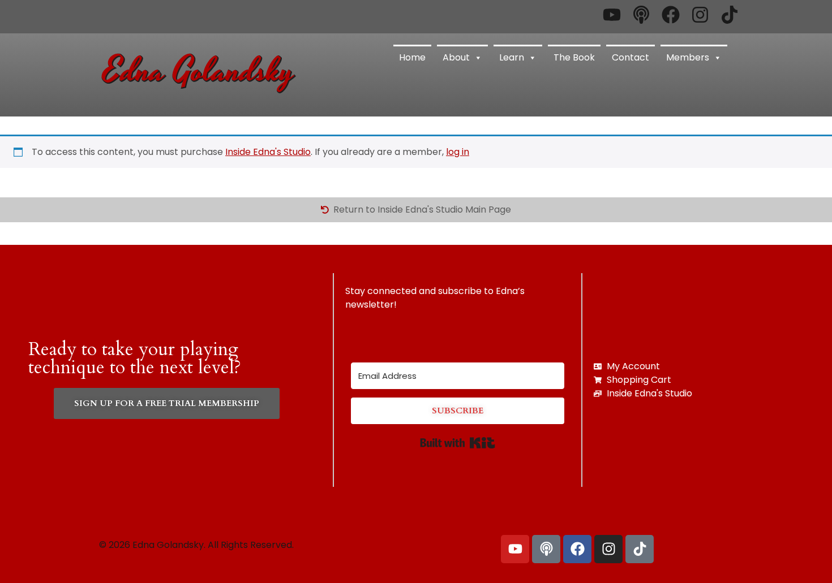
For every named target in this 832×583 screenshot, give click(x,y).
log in (457, 151)
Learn (511, 57)
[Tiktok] (639, 549)
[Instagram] (608, 549)
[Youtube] (515, 549)
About (456, 57)
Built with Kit (457, 443)
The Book (574, 57)
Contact (630, 57)
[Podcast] (546, 549)
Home (412, 57)
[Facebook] (577, 549)
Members (687, 57)
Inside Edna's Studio (268, 151)
